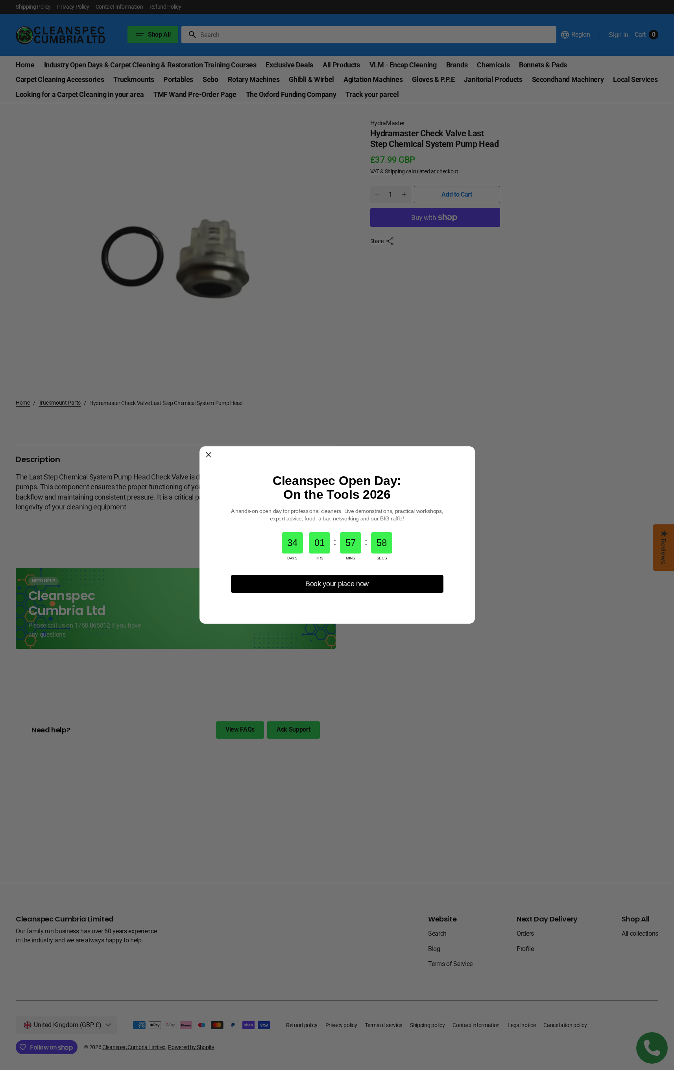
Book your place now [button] (337, 584)
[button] (208, 455)
